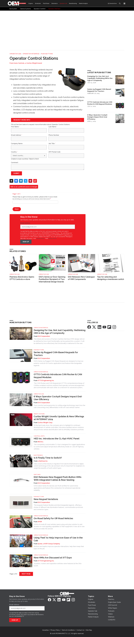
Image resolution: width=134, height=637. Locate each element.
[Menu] (124, 3)
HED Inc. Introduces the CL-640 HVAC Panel (56, 438)
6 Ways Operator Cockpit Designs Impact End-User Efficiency (97, 117)
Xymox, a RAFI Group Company (49, 544)
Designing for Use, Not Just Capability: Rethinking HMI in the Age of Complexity (99, 78)
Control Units (39, 436)
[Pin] (30, 181)
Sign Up (26, 242)
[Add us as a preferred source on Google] (35, 181)
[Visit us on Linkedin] (99, 327)
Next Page (26, 574)
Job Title (52, 143)
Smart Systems (39, 414)
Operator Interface (31, 54)
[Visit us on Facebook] (89, 327)
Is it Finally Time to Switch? (48, 457)
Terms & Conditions (68, 630)
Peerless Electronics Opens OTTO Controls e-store (22, 278)
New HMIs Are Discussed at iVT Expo (53, 557)
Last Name (52, 126)
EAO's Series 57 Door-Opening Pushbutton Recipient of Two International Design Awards (52, 279)
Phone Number (53, 135)
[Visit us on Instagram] (114, 327)
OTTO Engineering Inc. (46, 380)
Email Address (16, 135)
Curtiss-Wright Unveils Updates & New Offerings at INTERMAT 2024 (59, 418)
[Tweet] (25, 181)
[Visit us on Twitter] (94, 327)
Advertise (45, 630)
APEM (40, 522)
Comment (14, 162)
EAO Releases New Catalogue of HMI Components (81, 278)
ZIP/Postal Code (54, 152)
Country (14, 152)
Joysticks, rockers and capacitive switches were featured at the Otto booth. (57, 565)
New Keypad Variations (46, 499)
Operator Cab (15, 54)
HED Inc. (41, 442)
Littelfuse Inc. (43, 461)
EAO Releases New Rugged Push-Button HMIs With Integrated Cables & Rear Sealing (57, 478)
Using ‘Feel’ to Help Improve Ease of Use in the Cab (58, 539)
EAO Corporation (44, 336)
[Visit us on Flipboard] (109, 327)
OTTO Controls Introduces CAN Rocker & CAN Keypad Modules (99, 103)
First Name (15, 126)
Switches (37, 474)
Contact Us (80, 630)
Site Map (89, 630)
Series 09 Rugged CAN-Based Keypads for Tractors (99, 90)
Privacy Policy (52, 238)
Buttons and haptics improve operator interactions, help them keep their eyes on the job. (59, 547)
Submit (16, 173)
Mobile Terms (40, 238)
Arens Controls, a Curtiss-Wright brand (27, 63)
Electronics (38, 455)
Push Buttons (47, 54)
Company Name (17, 143)
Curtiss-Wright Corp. (45, 422)
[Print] (11, 181)
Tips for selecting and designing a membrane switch (110, 278)
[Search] (120, 3)
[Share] (16, 181)
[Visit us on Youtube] (104, 327)
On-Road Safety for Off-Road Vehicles (53, 518)
